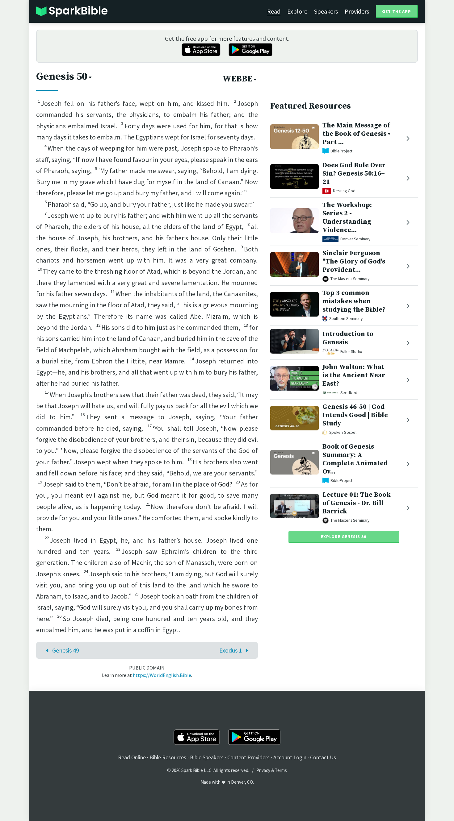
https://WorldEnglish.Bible (162, 675)
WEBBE (237, 79)
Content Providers (248, 757)
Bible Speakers (207, 757)
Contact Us (323, 757)
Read (273, 11)
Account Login (289, 757)
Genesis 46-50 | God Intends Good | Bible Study (355, 415)
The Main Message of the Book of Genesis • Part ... (356, 133)
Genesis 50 (61, 76)
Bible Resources (167, 757)
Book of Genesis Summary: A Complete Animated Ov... (355, 458)
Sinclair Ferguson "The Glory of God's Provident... (353, 261)
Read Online (132, 757)
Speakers (326, 11)
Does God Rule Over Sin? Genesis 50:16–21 (353, 173)
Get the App (396, 11)
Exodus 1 (230, 650)
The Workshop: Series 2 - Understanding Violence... (347, 217)
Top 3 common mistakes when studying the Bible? (353, 301)
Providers (357, 11)
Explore (297, 11)
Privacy (263, 770)
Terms (281, 770)
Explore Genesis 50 (343, 536)
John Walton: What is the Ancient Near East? (353, 375)
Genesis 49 (65, 650)
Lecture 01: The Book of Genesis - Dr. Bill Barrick (356, 503)
